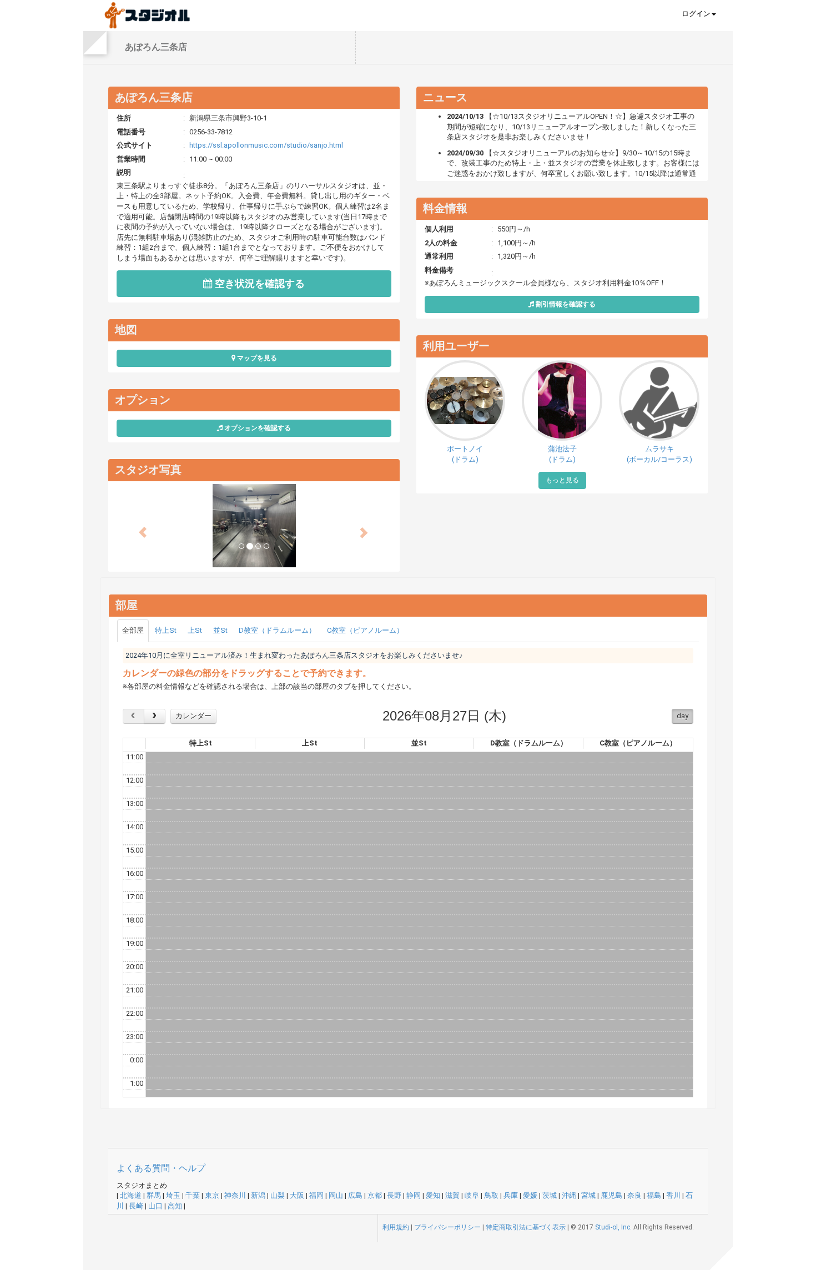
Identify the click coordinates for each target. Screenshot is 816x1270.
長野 (394, 1195)
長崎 (136, 1206)
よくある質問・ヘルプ (161, 1168)
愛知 (433, 1195)
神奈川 (235, 1195)
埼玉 (173, 1195)
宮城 (588, 1195)
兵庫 (510, 1195)
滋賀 (452, 1195)
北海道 (131, 1195)
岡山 (336, 1195)
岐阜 (472, 1195)
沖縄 (569, 1195)
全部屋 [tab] (133, 630)
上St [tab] (195, 630)
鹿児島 (611, 1195)
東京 (212, 1195)
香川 (673, 1195)
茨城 (549, 1195)
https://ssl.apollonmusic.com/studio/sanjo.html (266, 145)
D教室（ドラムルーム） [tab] (277, 630)
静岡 (413, 1195)
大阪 (297, 1195)
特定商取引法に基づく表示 (526, 1227)
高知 (175, 1206)
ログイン (696, 13)
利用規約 (395, 1227)
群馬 (154, 1195)
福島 (654, 1195)
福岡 (316, 1195)
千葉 (192, 1195)
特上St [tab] (166, 630)
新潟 (258, 1195)
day (682, 716)
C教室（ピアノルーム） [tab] (365, 630)
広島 (355, 1195)
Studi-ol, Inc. (613, 1227)
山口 (155, 1206)
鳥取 (491, 1195)
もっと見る (562, 480)
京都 (374, 1195)
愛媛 (530, 1195)
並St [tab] (220, 630)
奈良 (634, 1195)
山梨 (277, 1195)
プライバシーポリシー (447, 1227)
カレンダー (193, 716)
